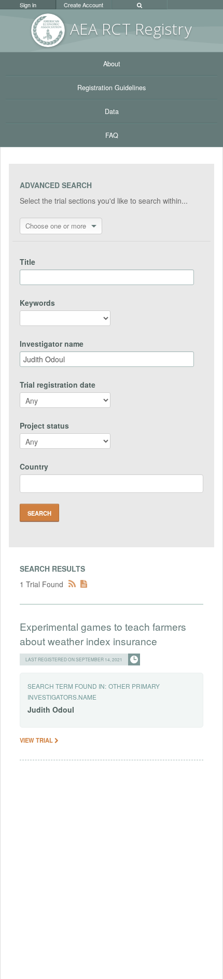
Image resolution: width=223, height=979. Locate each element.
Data (112, 111)
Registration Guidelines (111, 87)
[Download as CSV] (83, 584)
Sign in (28, 5)
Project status (44, 425)
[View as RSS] (72, 584)
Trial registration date (57, 384)
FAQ (111, 135)
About (111, 63)
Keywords (37, 302)
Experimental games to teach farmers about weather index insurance (103, 633)
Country (34, 466)
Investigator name (51, 343)
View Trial (37, 740)
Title (27, 262)
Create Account (83, 5)
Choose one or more (55, 226)
